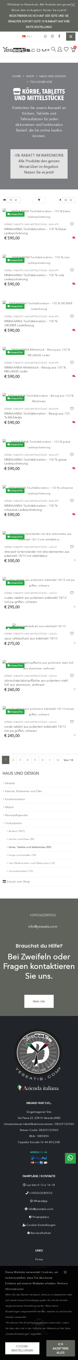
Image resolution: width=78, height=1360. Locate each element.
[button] (65, 1272)
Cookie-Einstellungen (40, 1225)
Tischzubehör (41, 81)
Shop (30, 76)
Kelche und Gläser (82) (21, 839)
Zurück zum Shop (18, 881)
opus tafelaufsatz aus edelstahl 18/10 (30, 638)
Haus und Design (52, 76)
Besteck (10, 783)
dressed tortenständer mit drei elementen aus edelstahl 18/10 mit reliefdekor (37, 554)
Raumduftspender (16, 815)
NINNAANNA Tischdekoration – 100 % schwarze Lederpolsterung (30, 508)
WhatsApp (41, 1201)
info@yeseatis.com (42, 926)
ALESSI (53, 547)
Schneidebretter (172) (21, 871)
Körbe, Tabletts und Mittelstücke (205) (30, 847)
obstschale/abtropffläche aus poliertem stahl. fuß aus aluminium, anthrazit (36, 683)
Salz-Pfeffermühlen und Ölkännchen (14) (32, 863)
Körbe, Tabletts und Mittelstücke (25, 224)
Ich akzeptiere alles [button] (61, 1348)
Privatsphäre (40, 1217)
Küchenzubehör (15, 799)
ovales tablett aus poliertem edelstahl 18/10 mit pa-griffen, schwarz (35, 600)
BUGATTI (53, 224)
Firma (39, 1259)
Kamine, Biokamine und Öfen (23, 791)
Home (16, 76)
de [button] (28, 36)
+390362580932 (43, 915)
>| (57, 759)
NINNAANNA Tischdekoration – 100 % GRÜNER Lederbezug (30, 323)
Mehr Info (39, 1001)
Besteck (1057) (17, 831)
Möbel (9, 807)
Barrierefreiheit (41, 1233)
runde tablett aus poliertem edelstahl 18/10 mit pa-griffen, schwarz (35, 729)
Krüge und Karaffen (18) (22, 855)
